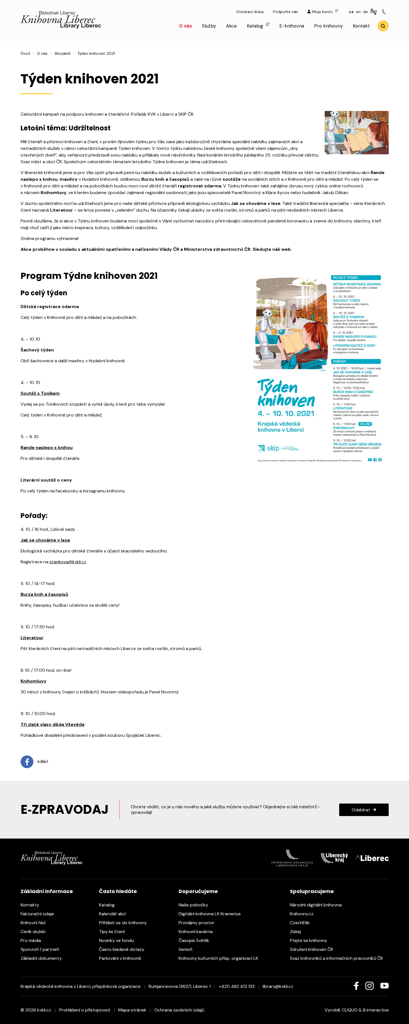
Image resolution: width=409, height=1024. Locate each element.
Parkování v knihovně (120, 958)
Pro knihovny (328, 26)
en (358, 11)
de (365, 11)
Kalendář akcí (113, 914)
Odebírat (361, 810)
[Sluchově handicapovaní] (374, 12)
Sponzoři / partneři (40, 949)
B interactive (376, 1010)
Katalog (256, 26)
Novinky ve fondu (117, 940)
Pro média (31, 940)
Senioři (186, 949)
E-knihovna (291, 26)
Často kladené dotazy (122, 949)
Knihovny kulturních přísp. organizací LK (219, 958)
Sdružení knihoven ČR (312, 949)
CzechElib (300, 923)
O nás (185, 26)
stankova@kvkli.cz (68, 562)
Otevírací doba (249, 11)
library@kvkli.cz (278, 986)
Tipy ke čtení (112, 931)
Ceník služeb (34, 931)
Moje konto (323, 11)
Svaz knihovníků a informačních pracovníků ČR (337, 958)
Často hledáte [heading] (118, 891)
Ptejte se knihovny (309, 940)
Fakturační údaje (38, 914)
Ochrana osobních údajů (179, 1010)
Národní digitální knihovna (316, 905)
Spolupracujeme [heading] (312, 891)
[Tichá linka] (385, 12)
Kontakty (30, 905)
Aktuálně (62, 53)
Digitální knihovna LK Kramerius (210, 914)
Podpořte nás (285, 11)
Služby (209, 26)
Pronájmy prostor (197, 923)
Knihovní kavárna (196, 931)
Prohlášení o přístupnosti (84, 1010)
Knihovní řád (33, 923)
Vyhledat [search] (383, 25)
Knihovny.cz (302, 914)
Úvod (25, 53)
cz (351, 11)
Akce (231, 26)
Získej (296, 931)
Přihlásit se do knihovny (123, 923)
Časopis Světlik (194, 940)
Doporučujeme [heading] (198, 891)
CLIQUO (350, 1010)
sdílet (42, 762)
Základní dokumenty (42, 958)
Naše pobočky (194, 905)
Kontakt (361, 26)
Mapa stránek (132, 1010)
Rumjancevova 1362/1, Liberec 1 (180, 986)
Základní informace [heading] (47, 891)
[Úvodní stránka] (61, 27)
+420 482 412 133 (237, 986)
